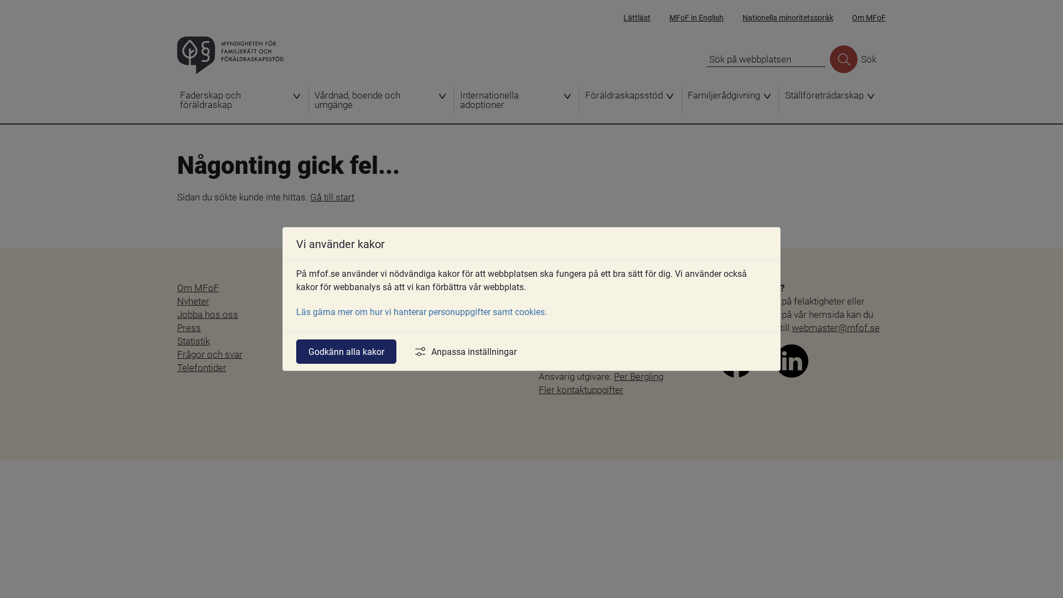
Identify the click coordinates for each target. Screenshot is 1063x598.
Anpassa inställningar (474, 351)
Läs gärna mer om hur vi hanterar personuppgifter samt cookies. (421, 311)
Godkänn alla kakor (346, 351)
